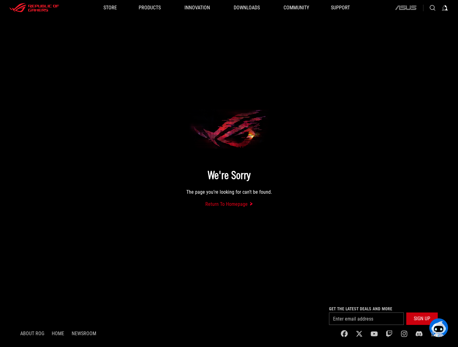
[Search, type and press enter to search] (432, 8)
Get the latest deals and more (360, 308)
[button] (422, 318)
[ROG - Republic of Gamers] (34, 7)
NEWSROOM (84, 333)
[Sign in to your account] (445, 8)
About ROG (32, 333)
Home (58, 333)
